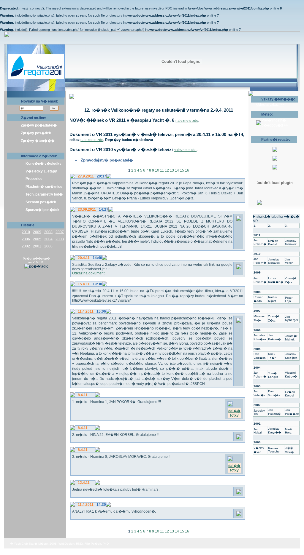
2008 (48, 232)
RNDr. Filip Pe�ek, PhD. (93, 543)
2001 (37, 246)
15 (182, 170)
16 (187, 170)
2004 (48, 239)
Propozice (34, 179)
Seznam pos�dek (41, 202)
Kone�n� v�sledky (43, 163)
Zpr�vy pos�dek (36, 133)
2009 (37, 232)
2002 (26, 246)
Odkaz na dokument (88, 273)
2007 (60, 232)
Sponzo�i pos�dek (42, 210)
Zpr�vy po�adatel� (39, 125)
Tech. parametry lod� (44, 194)
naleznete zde (186, 121)
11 (162, 170)
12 (167, 170)
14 (177, 170)
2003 (60, 239)
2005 (37, 239)
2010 (26, 232)
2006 (26, 239)
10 (157, 170)
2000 (48, 246)
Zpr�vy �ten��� (38, 141)
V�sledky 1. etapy (41, 171)
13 (172, 170)
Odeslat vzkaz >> (270, 105)
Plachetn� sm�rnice (44, 187)
